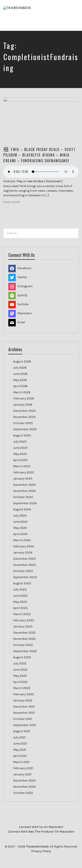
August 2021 (21, 731)
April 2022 (20, 682)
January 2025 (22, 478)
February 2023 (23, 620)
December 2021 (24, 706)
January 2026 (22, 404)
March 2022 (21, 688)
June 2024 (20, 522)
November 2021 (24, 713)
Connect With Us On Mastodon (41, 827)
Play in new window (30, 181)
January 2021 (22, 774)
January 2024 (22, 552)
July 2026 (19, 368)
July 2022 (19, 663)
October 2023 (23, 571)
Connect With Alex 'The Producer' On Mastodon (41, 831)
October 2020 (23, 793)
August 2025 (22, 435)
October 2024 (23, 497)
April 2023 (20, 608)
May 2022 (20, 676)
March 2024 (21, 540)
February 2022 (23, 694)
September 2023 (25, 577)
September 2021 (24, 725)
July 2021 (19, 737)
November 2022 (24, 639)
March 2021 (21, 762)
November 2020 (24, 787)
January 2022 (22, 700)
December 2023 (24, 559)
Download (53, 181)
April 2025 (20, 460)
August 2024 (22, 509)
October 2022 (23, 645)
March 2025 (21, 466)
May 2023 (20, 602)
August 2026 (22, 361)
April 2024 (20, 534)
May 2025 (20, 454)
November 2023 (24, 565)
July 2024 (19, 515)
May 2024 (20, 528)
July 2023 (20, 589)
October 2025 (23, 423)
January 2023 (23, 626)
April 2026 (20, 386)
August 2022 (22, 657)
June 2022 (20, 669)
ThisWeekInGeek (37, 846)
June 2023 (20, 596)
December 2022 (24, 632)
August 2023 (22, 583)
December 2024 (24, 485)
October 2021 (22, 719)
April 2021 (20, 756)
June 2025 (20, 448)
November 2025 (24, 417)
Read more (11, 202)
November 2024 (24, 491)
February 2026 (23, 398)
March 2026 (21, 392)
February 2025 (23, 472)
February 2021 (23, 768)
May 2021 (19, 750)
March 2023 (22, 614)
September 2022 (25, 651)
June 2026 (20, 374)
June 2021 (20, 743)
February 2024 (23, 546)
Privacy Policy (41, 851)
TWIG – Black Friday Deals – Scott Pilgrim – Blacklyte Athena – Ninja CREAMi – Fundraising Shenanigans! (39, 155)
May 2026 (20, 380)
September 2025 (25, 429)
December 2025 (24, 411)
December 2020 (24, 780)
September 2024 (25, 503)
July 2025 (19, 441)
